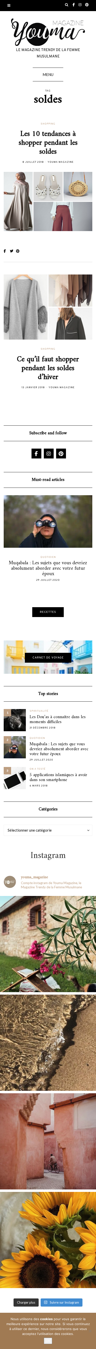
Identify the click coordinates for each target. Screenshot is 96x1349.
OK (48, 1341)
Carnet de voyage (48, 658)
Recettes (48, 612)
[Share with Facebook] (7, 251)
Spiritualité (39, 711)
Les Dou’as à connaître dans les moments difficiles (58, 720)
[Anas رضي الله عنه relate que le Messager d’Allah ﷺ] (48, 1141)
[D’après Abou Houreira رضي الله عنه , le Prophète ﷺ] (48, 1043)
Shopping (48, 124)
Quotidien (58, 557)
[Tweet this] (13, 251)
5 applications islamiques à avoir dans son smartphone (58, 778)
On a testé (38, 769)
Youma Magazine (61, 162)
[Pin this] (19, 251)
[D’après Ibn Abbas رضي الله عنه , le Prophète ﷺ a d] (48, 944)
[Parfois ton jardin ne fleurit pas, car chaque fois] (48, 1240)
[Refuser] (89, 1331)
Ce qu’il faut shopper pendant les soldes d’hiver (48, 368)
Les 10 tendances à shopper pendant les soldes (48, 143)
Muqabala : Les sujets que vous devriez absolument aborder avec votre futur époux (59, 749)
